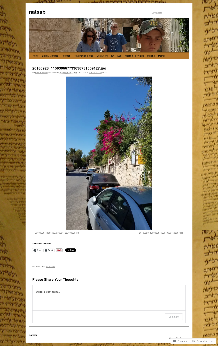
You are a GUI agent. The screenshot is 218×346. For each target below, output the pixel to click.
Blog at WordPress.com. (179, 338)
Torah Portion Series (83, 55)
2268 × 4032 (95, 72)
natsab (37, 11)
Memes (162, 55)
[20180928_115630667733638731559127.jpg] (109, 153)
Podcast (66, 55)
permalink (50, 266)
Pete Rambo (41, 72)
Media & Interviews (134, 55)
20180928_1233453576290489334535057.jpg (161, 232)
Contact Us (102, 55)
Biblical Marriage (50, 55)
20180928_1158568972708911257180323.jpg (57, 232)
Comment (173, 316)
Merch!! (151, 55)
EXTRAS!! (116, 55)
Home (35, 55)
